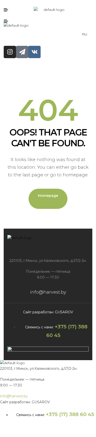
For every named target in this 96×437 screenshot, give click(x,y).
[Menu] (8, 9)
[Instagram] (10, 52)
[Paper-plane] (22, 52)
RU (84, 34)
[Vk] (34, 52)
